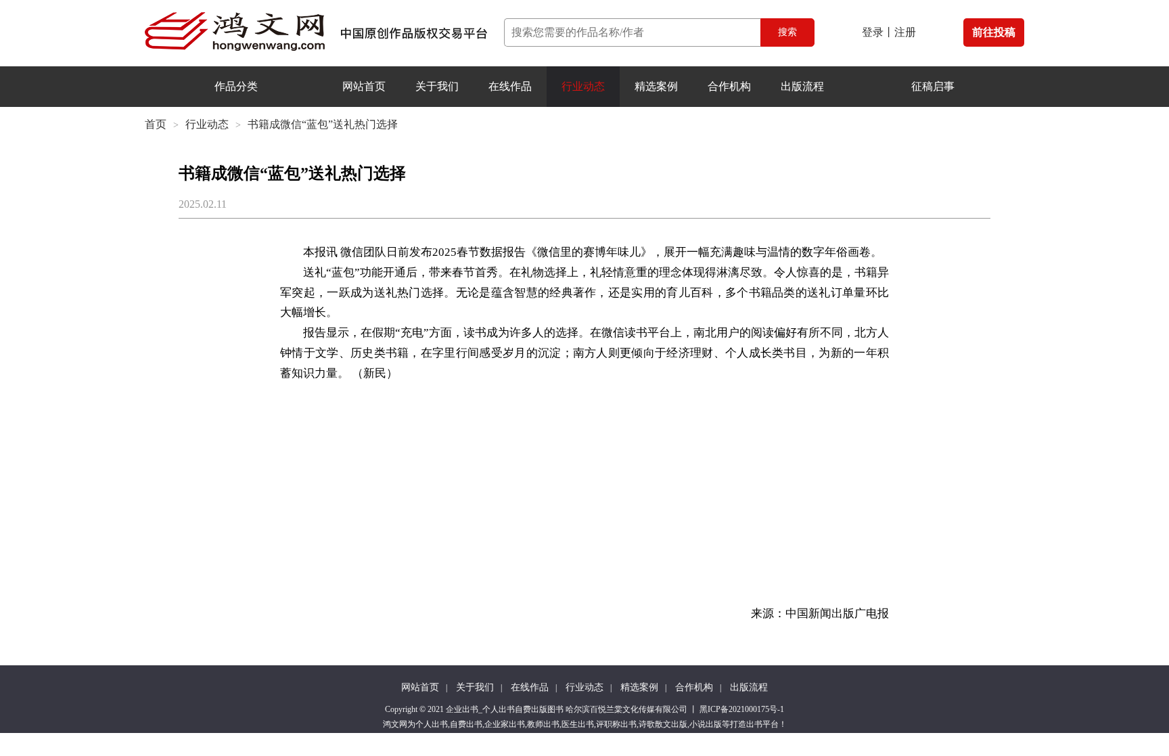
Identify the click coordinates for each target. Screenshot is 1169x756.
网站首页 (364, 86)
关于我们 (437, 86)
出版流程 (802, 86)
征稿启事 (933, 86)
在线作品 (510, 86)
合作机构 (729, 86)
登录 (873, 32)
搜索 (787, 32)
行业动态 (583, 86)
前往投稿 (993, 32)
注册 (905, 32)
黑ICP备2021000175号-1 (742, 709)
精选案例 (656, 86)
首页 (155, 124)
